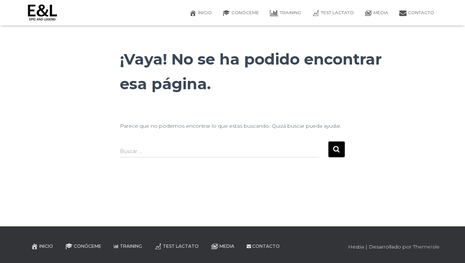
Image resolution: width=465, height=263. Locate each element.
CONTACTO (421, 12)
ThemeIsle (426, 246)
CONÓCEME (245, 12)
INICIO (205, 12)
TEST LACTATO (337, 12)
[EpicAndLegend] (42, 13)
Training (290, 12)
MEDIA (380, 12)
